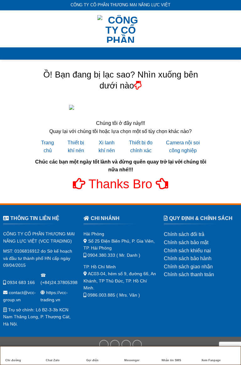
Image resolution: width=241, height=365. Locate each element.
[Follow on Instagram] (115, 344)
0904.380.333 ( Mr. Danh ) (114, 255)
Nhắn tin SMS (171, 360)
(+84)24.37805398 (59, 282)
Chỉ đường (13, 360)
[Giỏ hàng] (233, 29)
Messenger (132, 360)
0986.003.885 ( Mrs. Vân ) (114, 295)
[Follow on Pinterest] (137, 344)
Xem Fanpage (211, 360)
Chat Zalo (53, 360)
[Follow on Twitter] (126, 344)
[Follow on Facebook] (104, 344)
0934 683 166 (20, 282)
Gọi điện (92, 360)
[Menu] (8, 28)
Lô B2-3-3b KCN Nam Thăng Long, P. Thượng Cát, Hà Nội (37, 316)
